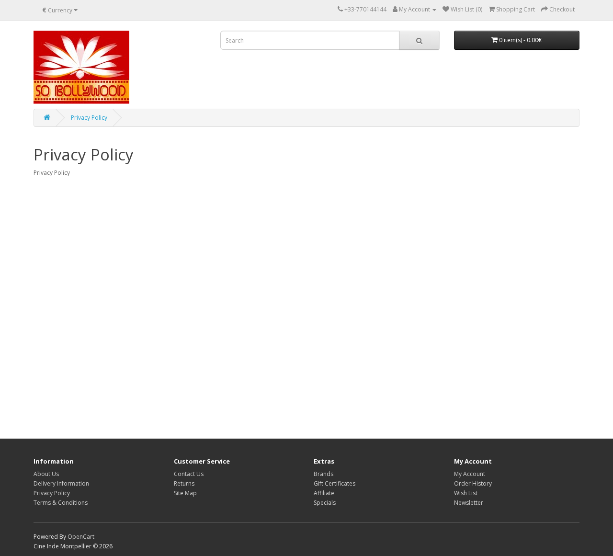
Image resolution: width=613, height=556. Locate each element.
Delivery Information (61, 483)
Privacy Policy (89, 117)
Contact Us (189, 474)
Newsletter (468, 503)
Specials (325, 503)
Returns (184, 483)
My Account (469, 474)
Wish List (465, 493)
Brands (323, 474)
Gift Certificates (334, 483)
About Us (46, 474)
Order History (473, 483)
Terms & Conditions (61, 503)
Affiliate (324, 493)
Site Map (185, 493)
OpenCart (81, 537)
